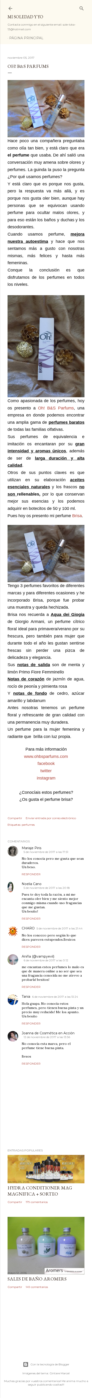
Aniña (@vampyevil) (38, 956)
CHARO (28, 928)
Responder (31, 874)
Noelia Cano (32, 884)
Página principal (26, 38)
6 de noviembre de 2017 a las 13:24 (55, 996)
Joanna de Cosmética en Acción (48, 1033)
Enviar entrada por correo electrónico (51, 818)
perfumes (28, 824)
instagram (46, 778)
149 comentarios (37, 1287)
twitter (46, 770)
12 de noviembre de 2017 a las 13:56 (47, 1037)
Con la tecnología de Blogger (49, 1364)
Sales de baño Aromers (37, 1279)
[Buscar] (81, 7)
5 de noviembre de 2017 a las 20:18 (47, 888)
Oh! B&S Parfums (56, 408)
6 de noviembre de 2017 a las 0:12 (46, 960)
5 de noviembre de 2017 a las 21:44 (60, 928)
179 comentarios (37, 1202)
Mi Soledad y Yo (25, 16)
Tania (26, 996)
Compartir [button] (15, 818)
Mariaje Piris (31, 848)
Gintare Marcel (60, 1373)
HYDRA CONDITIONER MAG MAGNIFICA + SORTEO (40, 1191)
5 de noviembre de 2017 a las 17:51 (46, 852)
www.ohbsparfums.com (46, 756)
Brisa (77, 515)
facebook (46, 763)
